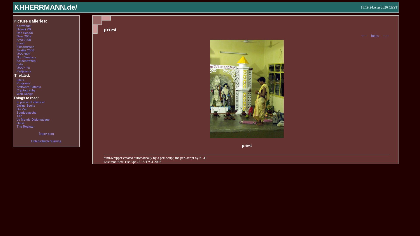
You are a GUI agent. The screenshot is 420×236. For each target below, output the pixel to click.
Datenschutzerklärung (46, 141)
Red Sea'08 (25, 33)
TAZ (19, 116)
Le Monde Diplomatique (33, 119)
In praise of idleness (30, 102)
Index (375, 36)
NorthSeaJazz (26, 57)
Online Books (26, 105)
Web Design (25, 93)
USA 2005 (23, 54)
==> (386, 36)
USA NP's (23, 67)
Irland (20, 43)
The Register (26, 126)
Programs (23, 83)
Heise (20, 123)
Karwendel (24, 26)
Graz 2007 (24, 36)
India (20, 64)
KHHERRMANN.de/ (45, 7)
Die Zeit (22, 109)
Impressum (46, 133)
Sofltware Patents (29, 86)
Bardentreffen (26, 60)
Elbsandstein (25, 47)
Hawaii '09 (24, 29)
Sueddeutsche (27, 112)
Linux (20, 80)
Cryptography (26, 90)
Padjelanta (24, 71)
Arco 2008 (24, 40)
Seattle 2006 (25, 50)
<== (364, 36)
